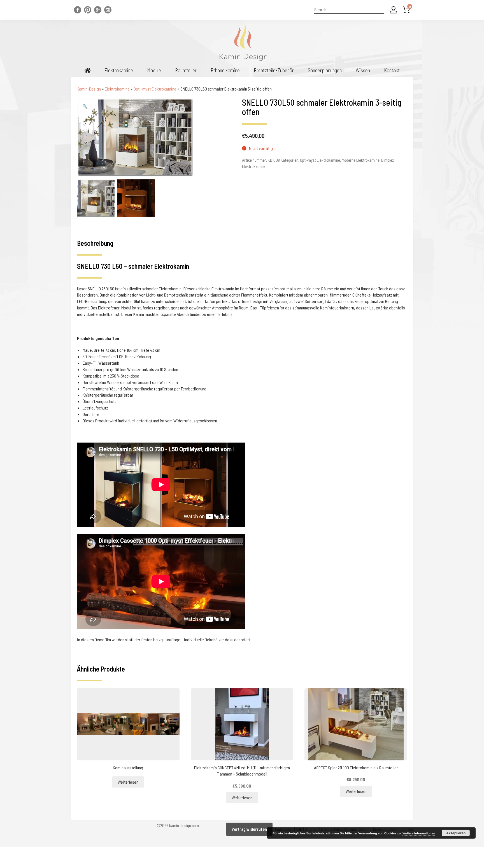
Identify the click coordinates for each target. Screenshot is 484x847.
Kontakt (392, 70)
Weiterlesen (128, 781)
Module (154, 70)
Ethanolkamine (225, 70)
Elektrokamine (118, 70)
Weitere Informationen (418, 833)
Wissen (363, 70)
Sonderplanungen (325, 70)
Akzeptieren (456, 833)
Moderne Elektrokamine (361, 160)
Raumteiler (186, 70)
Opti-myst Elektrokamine (155, 88)
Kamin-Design (89, 88)
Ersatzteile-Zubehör (274, 70)
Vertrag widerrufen (249, 829)
